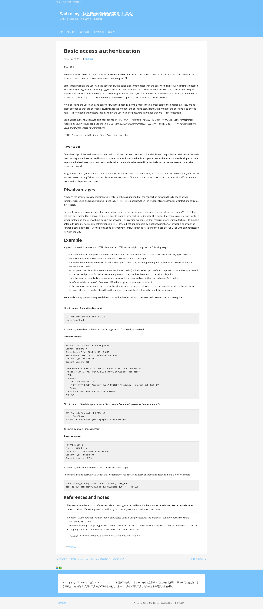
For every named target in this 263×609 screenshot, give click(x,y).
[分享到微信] (60, 568)
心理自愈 (66, 1)
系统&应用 (98, 32)
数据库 (111, 32)
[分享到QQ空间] (57, 568)
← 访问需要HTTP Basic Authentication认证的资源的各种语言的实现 (90, 559)
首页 (58, 1)
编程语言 (84, 32)
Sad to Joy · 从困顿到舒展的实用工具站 (97, 14)
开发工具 (71, 32)
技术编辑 (89, 59)
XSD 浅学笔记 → (199, 559)
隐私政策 (62, 603)
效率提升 (77, 1)
